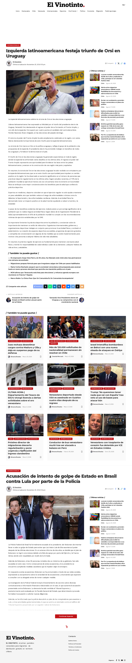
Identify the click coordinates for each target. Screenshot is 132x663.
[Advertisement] (66, 27)
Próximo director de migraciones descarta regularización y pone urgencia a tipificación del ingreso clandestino (22, 448)
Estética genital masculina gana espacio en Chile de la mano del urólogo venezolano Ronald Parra (112, 126)
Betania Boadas (16, 356)
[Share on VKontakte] (68, 286)
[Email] (82, 286)
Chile (102, 83)
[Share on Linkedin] (55, 286)
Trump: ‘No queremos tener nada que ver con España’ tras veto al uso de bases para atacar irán (106, 396)
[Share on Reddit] (64, 286)
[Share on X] (118, 63)
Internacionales (13, 45)
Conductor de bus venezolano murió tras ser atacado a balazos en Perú (65, 445)
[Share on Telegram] (73, 286)
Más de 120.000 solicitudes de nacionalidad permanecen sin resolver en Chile (65, 350)
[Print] (124, 63)
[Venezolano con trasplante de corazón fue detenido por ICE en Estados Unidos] (107, 425)
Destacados (60, 341)
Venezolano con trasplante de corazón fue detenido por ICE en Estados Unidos (106, 445)
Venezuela (53, 343)
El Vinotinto (17, 62)
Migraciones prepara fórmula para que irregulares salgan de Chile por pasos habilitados (45, 263)
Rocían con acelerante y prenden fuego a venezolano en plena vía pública (112, 102)
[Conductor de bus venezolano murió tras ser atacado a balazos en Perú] (66, 425)
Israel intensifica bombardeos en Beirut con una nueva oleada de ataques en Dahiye (106, 347)
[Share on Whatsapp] (50, 286)
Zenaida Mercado (57, 356)
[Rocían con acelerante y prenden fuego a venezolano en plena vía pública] (95, 103)
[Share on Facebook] (115, 63)
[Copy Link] (121, 63)
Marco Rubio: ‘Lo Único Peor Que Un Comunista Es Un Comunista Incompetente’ (42, 278)
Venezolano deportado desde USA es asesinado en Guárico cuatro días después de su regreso (65, 399)
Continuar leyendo (66, 616)
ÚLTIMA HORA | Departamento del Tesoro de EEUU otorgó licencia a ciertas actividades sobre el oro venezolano (24, 398)
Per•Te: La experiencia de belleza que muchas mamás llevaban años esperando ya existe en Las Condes (113, 137)
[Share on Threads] (77, 286)
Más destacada (27, 341)
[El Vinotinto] (66, 5)
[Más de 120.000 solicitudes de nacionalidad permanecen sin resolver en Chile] (66, 327)
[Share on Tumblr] (59, 286)
